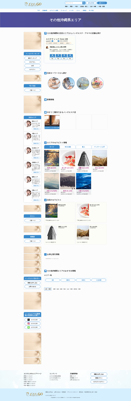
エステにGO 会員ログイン (55, 377)
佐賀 (58, 289)
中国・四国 (102, 6)
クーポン (71, 10)
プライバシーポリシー (72, 392)
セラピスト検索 (54, 10)
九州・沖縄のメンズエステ (29, 383)
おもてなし (32, 62)
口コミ (78, 10)
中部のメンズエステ (28, 379)
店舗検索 (44, 10)
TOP (38, 10)
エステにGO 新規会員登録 (55, 376)
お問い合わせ (32, 286)
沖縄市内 (83, 280)
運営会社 (81, 392)
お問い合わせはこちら (75, 379)
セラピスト (32, 69)
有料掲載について (74, 377)
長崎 (61, 289)
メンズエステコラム (54, 379)
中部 (76, 6)
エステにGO (34, 319)
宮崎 (71, 289)
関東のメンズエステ (28, 376)
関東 (66, 6)
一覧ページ (32, 90)
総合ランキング (32, 58)
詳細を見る (36, 128)
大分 (68, 289)
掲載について (73, 376)
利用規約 (64, 392)
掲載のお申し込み (32, 282)
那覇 (53, 280)
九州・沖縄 (93, 6)
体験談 (84, 10)
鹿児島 (75, 289)
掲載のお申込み (49, 392)
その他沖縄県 (98, 280)
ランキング (64, 10)
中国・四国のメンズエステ (29, 385)
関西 (71, 6)
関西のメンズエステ (28, 377)
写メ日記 (91, 10)
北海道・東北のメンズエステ (30, 381)
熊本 (65, 289)
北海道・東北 (83, 6)
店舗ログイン (98, 378)
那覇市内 (68, 280)
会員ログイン (102, 3)
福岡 (54, 289)
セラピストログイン (98, 381)
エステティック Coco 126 (57, 39)
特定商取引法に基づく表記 (90, 392)
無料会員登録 (91, 3)
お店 (32, 65)
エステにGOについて (50, 395)
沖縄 (79, 289)
